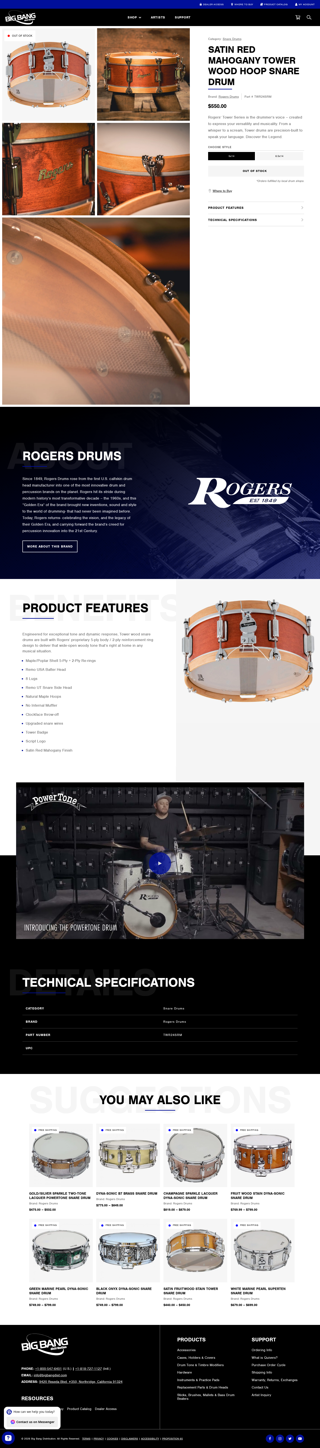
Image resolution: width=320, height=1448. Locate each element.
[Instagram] (280, 1439)
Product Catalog (276, 4)
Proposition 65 (172, 1438)
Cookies (112, 1438)
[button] (297, 17)
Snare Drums (232, 39)
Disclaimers (129, 1438)
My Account (307, 4)
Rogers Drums (229, 97)
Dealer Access (213, 4)
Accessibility (150, 1438)
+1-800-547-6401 (48, 1369)
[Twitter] (290, 1439)
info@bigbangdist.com (50, 1375)
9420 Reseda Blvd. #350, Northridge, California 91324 (81, 1382)
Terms (86, 1438)
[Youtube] (300, 1439)
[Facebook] (270, 1439)
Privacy (99, 1438)
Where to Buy (243, 4)
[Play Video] (160, 863)
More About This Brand (50, 546)
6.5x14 (279, 156)
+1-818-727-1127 (88, 1369)
